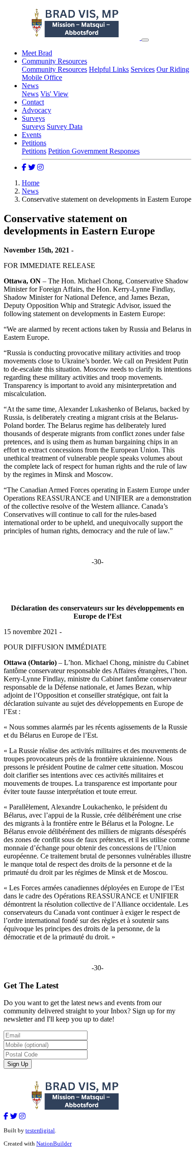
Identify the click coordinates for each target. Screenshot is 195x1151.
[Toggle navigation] (145, 40)
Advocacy (36, 110)
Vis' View (54, 94)
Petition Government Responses (94, 151)
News (30, 85)
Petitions (34, 143)
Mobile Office (42, 77)
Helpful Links (109, 69)
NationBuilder (54, 1143)
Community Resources (54, 61)
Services (143, 69)
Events (31, 135)
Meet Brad (37, 53)
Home (30, 183)
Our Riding (172, 69)
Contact (33, 102)
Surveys (33, 118)
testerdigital (40, 1130)
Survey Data (65, 126)
